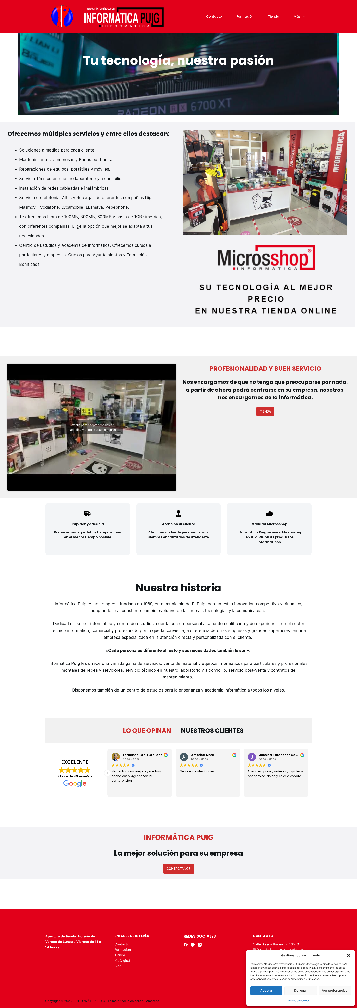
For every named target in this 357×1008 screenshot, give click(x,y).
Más (297, 16)
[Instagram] (200, 945)
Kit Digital (122, 961)
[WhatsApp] (193, 945)
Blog (117, 966)
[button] (349, 955)
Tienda (273, 16)
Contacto (214, 16)
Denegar (300, 990)
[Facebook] (186, 945)
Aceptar (266, 990)
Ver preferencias (334, 990)
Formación (245, 16)
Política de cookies (298, 1000)
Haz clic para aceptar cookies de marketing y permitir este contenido (92, 427)
